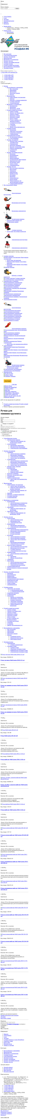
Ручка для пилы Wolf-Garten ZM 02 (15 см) (13, 660)
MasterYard (14, 387)
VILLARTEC (15, 393)
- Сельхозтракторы (12, 497)
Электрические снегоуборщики (12, 370)
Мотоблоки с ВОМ (15, 108)
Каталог (6, 86)
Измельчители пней (15, 161)
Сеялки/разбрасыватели (16, 183)
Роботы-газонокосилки (16, 148)
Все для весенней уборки (10, 185)
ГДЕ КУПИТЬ (7, 16)
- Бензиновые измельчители (17, 525)
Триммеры (12, 151)
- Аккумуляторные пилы (16, 519)
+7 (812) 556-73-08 (8, 76)
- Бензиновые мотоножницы (17, 542)
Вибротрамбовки (14, 158)
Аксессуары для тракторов (14, 260)
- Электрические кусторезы (17, 543)
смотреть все (14, 72)
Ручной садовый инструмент (11, 65)
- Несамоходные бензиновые (17, 447)
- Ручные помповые (15, 532)
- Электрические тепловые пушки (19, 651)
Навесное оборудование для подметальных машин (14, 221)
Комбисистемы (14, 173)
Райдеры (12, 98)
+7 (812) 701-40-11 (8, 79)
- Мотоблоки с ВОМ (12, 511)
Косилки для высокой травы (17, 146)
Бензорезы (12, 154)
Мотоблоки (13, 107)
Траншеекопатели (14, 165)
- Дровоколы (10, 559)
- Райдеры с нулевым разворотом (15, 494)
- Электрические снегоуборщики (18, 448)
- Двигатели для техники (13, 588)
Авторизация (10, 33)
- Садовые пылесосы (15, 549)
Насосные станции (15, 93)
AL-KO (11, 373)
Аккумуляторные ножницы (19, 328)
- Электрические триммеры (17, 456)
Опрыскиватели (14, 178)
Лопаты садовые (14, 114)
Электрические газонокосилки (12, 295)
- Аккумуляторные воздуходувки (18, 546)
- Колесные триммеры (12, 473)
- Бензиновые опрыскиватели (18, 531)
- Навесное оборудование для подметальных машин (17, 442)
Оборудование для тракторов (17, 97)
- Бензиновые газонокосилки (17, 462)
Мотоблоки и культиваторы (11, 59)
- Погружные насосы (15, 639)
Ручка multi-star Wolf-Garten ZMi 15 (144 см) (13, 810)
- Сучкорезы (10, 624)
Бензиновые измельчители (19, 211)
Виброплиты (13, 156)
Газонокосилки (14, 144)
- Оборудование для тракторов (15, 484)
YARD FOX (15, 394)
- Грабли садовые (11, 609)
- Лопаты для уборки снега (14, 611)
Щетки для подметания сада (17, 127)
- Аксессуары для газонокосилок (18, 465)
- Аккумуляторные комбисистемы (19, 553)
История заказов (8, 1068)
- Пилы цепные (11, 518)
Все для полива (14, 89)
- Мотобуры (10, 555)
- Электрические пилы (16, 522)
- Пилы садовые (11, 616)
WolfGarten (12, 431)
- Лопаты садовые (11, 612)
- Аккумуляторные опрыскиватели (19, 529)
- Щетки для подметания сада (14, 625)
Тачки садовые (14, 163)
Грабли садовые (14, 111)
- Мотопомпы (10, 632)
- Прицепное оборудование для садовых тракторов (18, 491)
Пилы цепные (13, 179)
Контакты (6, 23)
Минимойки (13, 90)
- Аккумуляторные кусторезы (17, 536)
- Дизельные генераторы (16, 601)
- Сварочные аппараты (13, 593)
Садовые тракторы (15, 101)
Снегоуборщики (14, 138)
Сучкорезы (13, 125)
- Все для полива (11, 629)
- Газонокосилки (11, 459)
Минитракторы (8, 58)
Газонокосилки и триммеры (11, 281)
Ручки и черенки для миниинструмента (15, 120)
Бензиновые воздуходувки (19, 202)
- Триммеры (10, 452)
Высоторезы (13, 169)
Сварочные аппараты (15, 132)
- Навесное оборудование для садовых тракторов (17, 488)
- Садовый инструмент (13, 621)
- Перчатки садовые (12, 615)
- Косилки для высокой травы (14, 475)
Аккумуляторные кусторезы (11, 320)
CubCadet (14, 384)
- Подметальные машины (13, 439)
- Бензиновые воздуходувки (17, 548)
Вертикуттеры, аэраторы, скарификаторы (16, 142)
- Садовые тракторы (12, 496)
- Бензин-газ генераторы (16, 597)
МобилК (12, 397)
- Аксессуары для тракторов (17, 486)
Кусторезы (12, 175)
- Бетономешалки (11, 574)
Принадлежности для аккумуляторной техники (16, 181)
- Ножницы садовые (12, 614)
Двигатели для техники (16, 131)
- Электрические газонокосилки (18, 463)
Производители (8, 372)
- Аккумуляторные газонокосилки (19, 460)
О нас (5, 18)
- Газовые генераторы (15, 600)
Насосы (12, 94)
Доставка (6, 19)
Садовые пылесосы (17, 230)
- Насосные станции (12, 633)
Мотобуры (12, 176)
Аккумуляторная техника (10, 299)
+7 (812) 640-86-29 (8, 78)
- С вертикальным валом (16, 590)
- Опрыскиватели (11, 528)
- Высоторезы (10, 560)
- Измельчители (11, 524)
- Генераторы (10, 595)
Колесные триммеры (15, 145)
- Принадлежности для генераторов (16, 605)
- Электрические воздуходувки (18, 550)
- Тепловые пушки (12, 646)
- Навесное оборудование (16, 472)
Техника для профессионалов (11, 62)
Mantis (10, 386)
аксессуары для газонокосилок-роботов (17, 344)
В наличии (5, 434)
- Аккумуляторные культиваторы (18, 503)
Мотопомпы (13, 91)
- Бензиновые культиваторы (17, 504)
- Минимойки (10, 630)
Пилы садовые (14, 118)
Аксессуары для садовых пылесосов (16, 231)
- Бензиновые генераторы (16, 598)
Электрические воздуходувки (19, 239)
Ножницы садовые (15, 115)
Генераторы (13, 130)
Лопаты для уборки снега (16, 113)
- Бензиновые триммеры (16, 455)
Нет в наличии (6, 435)
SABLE (11, 388)
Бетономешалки (14, 155)
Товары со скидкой (7, 423)
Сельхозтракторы (14, 103)
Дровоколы (13, 171)
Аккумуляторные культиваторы (12, 317)
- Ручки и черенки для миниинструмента (12, 619)
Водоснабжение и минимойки (12, 66)
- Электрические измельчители (18, 526)
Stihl (9, 390)
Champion (12, 376)
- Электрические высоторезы (17, 565)
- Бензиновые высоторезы (17, 563)
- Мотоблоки (10, 507)
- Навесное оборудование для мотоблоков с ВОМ (17, 513)
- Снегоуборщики (11, 444)
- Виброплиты (10, 576)
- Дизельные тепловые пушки (18, 649)
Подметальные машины (16, 137)
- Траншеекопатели (12, 584)
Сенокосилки (13, 149)
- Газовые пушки (14, 647)
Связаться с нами (8, 1041)
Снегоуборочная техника (10, 55)
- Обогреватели (11, 643)
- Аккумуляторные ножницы (17, 538)
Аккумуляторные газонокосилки (12, 284)
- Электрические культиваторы (18, 505)
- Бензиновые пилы (15, 521)
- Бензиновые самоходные (17, 445)
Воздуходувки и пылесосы (17, 168)
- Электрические (14, 470)
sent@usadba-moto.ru (9, 1091)
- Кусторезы (10, 535)
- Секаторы (10, 622)
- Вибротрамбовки (12, 577)
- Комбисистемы (11, 552)
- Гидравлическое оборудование (15, 579)
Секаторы (12, 124)
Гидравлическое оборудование (18, 159)
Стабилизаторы (14, 134)
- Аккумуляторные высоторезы (18, 562)
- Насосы (9, 635)
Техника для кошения (9, 56)
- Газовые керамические (16, 644)
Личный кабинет (8, 1067)
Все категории (7, 54)
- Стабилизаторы (11, 594)
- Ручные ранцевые (15, 534)
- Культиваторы (11, 501)
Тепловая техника (8, 68)
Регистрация (10, 32)
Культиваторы (13, 105)
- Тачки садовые (11, 583)
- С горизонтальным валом (17, 591)
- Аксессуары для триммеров (17, 458)
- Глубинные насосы (15, 636)
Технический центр (9, 21)
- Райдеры (9, 493)
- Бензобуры (13, 556)
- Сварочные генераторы (16, 602)
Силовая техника (8, 63)
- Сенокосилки (11, 476)
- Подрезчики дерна (12, 581)
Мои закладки (7, 1070)
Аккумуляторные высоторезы (11, 312)
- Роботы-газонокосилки (13, 477)
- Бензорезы (10, 573)
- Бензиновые (13, 469)
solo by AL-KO (17, 395)
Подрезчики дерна (15, 162)
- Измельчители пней (12, 580)
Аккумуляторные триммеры (11, 286)
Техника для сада (8, 61)
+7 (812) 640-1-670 (8, 75)
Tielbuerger (13, 391)
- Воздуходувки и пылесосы (14, 545)
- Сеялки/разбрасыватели (13, 566)
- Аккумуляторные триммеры (17, 453)
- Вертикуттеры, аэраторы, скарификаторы (14, 467)
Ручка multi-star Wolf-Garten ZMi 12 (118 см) (13, 759)
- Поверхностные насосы (16, 638)
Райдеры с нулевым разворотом (18, 100)
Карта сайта (7, 1042)
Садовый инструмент (15, 122)
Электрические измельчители (19, 247)
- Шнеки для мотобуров (16, 558)
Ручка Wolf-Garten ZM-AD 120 (9, 735)
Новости (6, 22)
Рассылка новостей (9, 1071)
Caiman (11, 375)
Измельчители (13, 172)
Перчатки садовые (15, 117)
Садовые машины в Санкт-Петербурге (14, 1039)
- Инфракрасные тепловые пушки (19, 650)
